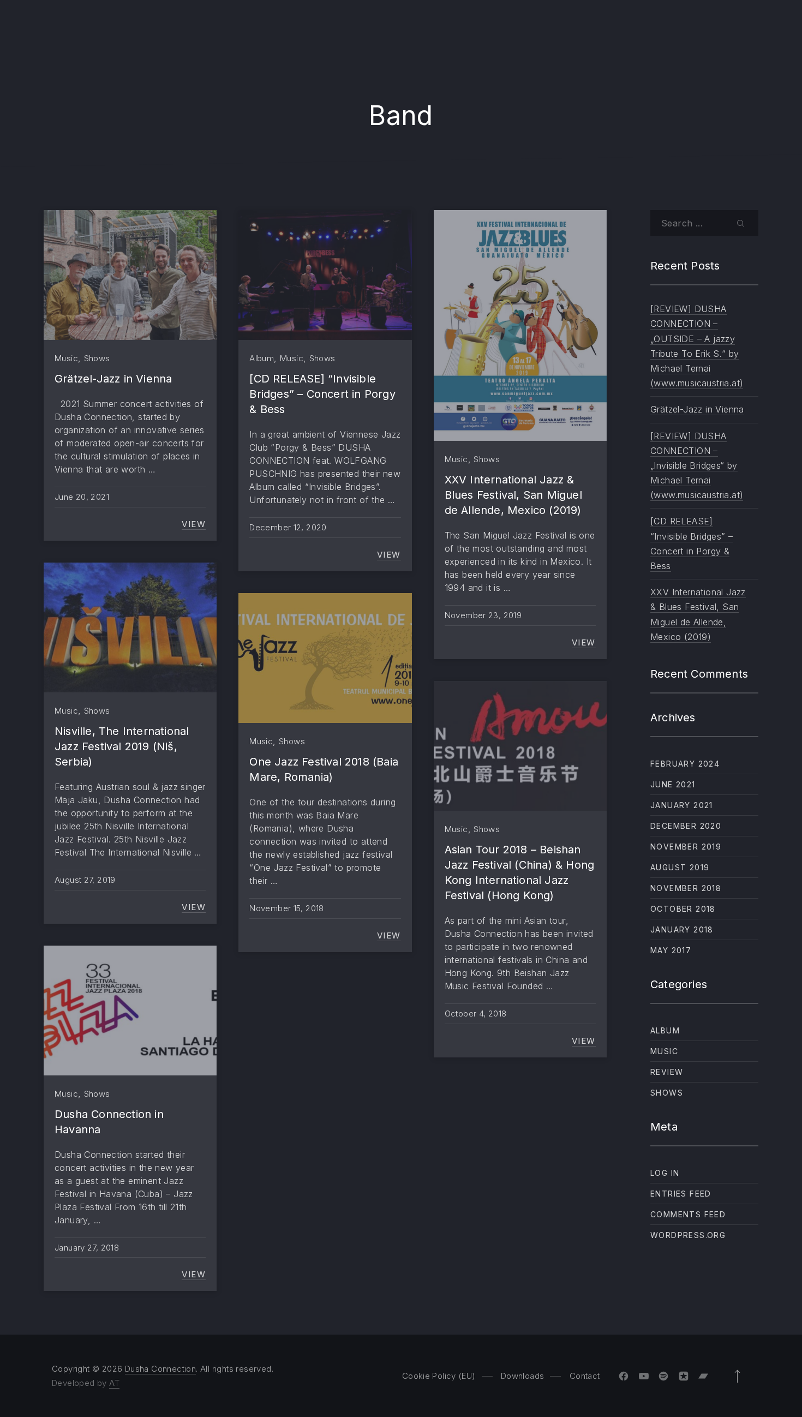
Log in (664, 1172)
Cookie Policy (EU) (439, 1376)
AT (114, 1383)
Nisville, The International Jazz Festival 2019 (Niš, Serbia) (122, 746)
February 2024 (685, 763)
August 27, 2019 (85, 880)
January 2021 (681, 805)
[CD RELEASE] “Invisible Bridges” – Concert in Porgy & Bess (322, 394)
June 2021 (673, 784)
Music (66, 358)
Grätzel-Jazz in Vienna (113, 378)
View (194, 523)
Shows (97, 358)
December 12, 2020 (287, 527)
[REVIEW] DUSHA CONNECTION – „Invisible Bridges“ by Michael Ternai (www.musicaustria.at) (696, 466)
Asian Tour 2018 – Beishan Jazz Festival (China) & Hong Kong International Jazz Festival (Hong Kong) (520, 872)
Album (261, 358)
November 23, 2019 (483, 615)
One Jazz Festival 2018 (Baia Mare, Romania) (323, 769)
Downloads (522, 1376)
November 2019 (685, 846)
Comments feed (688, 1214)
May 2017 (670, 950)
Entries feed (680, 1193)
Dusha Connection (160, 1369)
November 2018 (685, 888)
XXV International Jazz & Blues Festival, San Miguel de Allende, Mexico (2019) (513, 495)
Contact (585, 1376)
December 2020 (685, 825)
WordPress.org (688, 1235)
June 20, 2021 (82, 497)
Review (666, 1072)
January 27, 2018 (87, 1247)
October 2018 (683, 908)
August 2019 (679, 867)
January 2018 (682, 929)
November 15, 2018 (286, 908)
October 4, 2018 (476, 1013)
